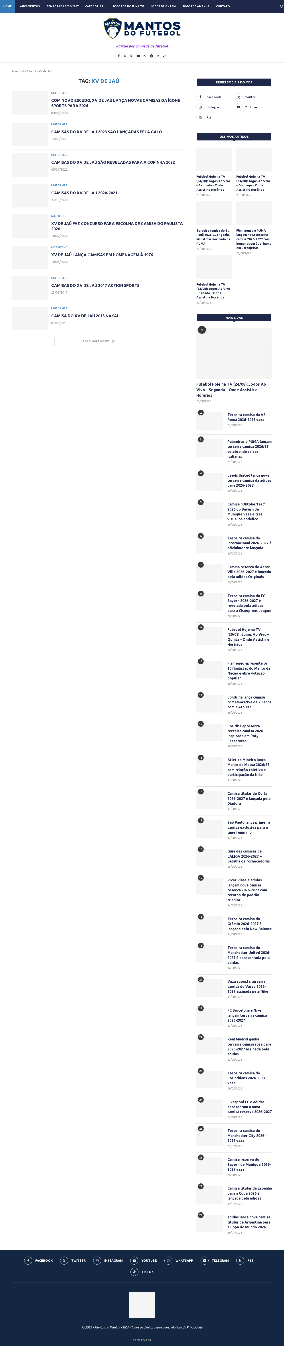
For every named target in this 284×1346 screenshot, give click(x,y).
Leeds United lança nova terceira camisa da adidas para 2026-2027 (249, 480)
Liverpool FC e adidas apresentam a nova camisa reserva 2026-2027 (249, 1107)
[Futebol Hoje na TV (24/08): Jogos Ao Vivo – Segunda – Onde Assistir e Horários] (214, 159)
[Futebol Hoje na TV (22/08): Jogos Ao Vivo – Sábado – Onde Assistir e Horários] (214, 267)
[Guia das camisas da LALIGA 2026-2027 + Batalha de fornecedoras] (209, 857)
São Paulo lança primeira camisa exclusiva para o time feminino (248, 827)
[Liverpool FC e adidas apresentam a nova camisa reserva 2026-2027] (209, 1108)
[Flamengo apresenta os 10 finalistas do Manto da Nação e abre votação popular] (209, 670)
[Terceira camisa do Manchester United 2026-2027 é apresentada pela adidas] (209, 954)
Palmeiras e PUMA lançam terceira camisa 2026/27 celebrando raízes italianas (249, 449)
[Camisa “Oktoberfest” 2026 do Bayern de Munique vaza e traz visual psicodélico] (209, 510)
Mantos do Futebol (24, 71)
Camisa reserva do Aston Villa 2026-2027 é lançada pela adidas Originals (249, 572)
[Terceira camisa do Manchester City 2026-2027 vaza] (209, 1137)
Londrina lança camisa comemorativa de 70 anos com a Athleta (249, 702)
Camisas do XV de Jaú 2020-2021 (84, 193)
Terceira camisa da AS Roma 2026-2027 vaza (246, 417)
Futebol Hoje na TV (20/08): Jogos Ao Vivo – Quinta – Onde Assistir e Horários (248, 637)
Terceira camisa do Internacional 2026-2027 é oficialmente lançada (249, 543)
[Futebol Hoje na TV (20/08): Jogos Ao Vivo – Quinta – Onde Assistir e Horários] (209, 636)
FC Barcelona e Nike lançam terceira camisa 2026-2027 (247, 1015)
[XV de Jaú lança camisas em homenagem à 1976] (30, 257)
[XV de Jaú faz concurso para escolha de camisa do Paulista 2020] (30, 226)
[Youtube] (138, 55)
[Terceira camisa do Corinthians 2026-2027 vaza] (209, 1079)
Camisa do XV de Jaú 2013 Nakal (85, 316)
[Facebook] (119, 55)
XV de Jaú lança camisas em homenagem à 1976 (102, 255)
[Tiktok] (164, 55)
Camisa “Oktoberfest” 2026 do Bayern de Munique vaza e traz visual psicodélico (246, 511)
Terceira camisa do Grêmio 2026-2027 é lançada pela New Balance (249, 924)
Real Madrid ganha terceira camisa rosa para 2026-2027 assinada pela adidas (249, 1046)
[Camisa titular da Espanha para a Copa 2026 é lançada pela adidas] (209, 1195)
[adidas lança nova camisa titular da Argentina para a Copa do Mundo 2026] (209, 1223)
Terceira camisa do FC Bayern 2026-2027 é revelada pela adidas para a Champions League (249, 603)
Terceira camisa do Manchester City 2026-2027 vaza (246, 1136)
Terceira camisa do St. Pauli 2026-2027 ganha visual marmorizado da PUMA (213, 237)
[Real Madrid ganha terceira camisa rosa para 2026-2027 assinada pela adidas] (209, 1045)
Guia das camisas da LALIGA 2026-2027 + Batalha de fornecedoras (248, 856)
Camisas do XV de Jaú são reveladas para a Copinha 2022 (113, 162)
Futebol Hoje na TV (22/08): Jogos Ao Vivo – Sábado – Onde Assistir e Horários (213, 291)
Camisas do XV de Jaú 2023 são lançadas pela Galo (106, 132)
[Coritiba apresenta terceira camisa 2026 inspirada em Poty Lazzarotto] (209, 732)
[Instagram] (131, 55)
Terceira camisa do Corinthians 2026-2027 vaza (246, 1078)
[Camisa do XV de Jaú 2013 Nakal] (30, 318)
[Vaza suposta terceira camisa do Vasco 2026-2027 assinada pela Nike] (209, 988)
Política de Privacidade (187, 1327)
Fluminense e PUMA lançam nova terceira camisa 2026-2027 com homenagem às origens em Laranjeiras (253, 239)
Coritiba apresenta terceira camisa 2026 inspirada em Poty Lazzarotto (245, 733)
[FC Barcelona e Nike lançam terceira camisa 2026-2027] (209, 1017)
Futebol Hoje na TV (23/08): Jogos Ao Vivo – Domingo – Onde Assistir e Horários (253, 183)
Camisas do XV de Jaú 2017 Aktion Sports (95, 285)
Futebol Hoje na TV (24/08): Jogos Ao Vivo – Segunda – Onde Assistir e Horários (213, 183)
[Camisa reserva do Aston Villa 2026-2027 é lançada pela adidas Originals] (209, 573)
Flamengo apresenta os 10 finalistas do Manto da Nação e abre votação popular (248, 670)
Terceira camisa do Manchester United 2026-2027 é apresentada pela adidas (248, 955)
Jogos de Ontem (163, 6)
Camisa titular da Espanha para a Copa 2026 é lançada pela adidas (249, 1193)
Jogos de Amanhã (195, 6)
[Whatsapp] (145, 55)
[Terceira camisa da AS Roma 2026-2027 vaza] (209, 421)
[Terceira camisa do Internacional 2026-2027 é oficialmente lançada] (209, 544)
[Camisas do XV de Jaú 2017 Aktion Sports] (30, 288)
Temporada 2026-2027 (62, 6)
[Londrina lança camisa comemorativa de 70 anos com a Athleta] (209, 703)
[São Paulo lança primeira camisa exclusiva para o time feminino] (209, 829)
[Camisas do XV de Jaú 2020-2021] (30, 195)
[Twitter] (124, 55)
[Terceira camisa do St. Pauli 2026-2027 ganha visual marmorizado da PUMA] (214, 213)
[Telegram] (151, 55)
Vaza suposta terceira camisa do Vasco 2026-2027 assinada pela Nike (247, 986)
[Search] (282, 6)
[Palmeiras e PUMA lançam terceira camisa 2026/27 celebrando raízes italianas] (209, 448)
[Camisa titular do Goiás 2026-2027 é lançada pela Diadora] (209, 800)
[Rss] (158, 55)
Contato (223, 6)
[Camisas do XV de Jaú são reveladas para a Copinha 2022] (30, 165)
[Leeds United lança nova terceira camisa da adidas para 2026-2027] (209, 482)
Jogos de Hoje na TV (128, 6)
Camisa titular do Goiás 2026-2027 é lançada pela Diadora (248, 798)
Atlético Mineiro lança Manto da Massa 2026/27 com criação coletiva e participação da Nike (248, 767)
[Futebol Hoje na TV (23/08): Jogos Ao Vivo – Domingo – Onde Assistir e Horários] (254, 159)
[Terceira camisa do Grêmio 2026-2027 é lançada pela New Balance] (209, 925)
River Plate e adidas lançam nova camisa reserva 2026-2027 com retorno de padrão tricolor (247, 890)
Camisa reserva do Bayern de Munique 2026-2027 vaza (249, 1164)
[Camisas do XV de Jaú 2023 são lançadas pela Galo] (30, 134)
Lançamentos (29, 6)
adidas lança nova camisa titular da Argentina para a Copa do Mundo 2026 (248, 1222)
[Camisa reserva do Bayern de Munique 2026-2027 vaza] (209, 1166)
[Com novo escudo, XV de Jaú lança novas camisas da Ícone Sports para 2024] (30, 103)
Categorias (94, 6)
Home (7, 6)
